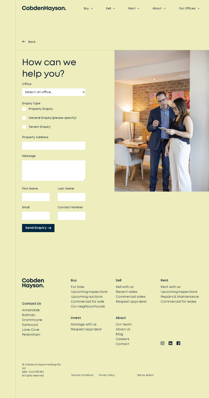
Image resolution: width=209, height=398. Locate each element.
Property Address (35, 137)
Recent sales (126, 291)
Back (32, 42)
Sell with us (124, 287)
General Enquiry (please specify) (52, 118)
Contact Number (70, 207)
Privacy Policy (107, 375)
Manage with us (84, 324)
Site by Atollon (145, 375)
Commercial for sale (87, 301)
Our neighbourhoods (88, 306)
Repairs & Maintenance (180, 296)
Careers (122, 339)
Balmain (28, 315)
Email (26, 207)
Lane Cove (30, 329)
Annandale (31, 310)
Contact (122, 344)
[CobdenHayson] (44, 8)
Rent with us (170, 287)
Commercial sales (131, 296)
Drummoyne (32, 320)
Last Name (66, 188)
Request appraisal (131, 301)
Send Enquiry (35, 227)
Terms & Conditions (82, 375)
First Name (30, 188)
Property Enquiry (41, 109)
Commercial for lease (178, 301)
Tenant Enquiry (39, 127)
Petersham (31, 334)
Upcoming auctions (87, 296)
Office (26, 84)
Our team (123, 324)
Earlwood (30, 324)
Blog (119, 334)
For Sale (77, 287)
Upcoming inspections (89, 291)
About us (123, 329)
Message (29, 156)
